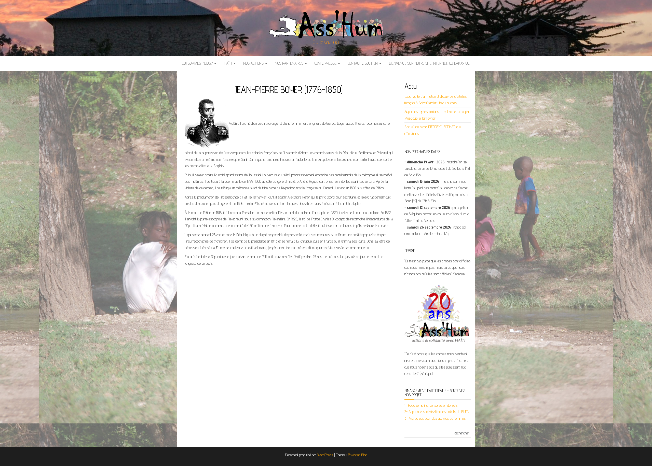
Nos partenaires (289, 63)
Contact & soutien (363, 63)
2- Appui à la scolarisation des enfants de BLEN (436, 411)
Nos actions (254, 63)
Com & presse (326, 63)
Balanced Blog (357, 455)
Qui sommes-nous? (198, 63)
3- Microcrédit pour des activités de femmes (435, 418)
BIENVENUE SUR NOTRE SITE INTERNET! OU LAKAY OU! (429, 63)
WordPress (325, 455)
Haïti (228, 63)
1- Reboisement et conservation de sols (430, 405)
